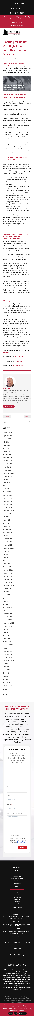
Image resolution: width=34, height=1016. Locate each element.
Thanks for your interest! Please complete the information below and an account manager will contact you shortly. (17, 758)
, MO (15, 987)
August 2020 (7, 626)
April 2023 (6, 526)
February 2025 (8, 458)
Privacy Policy (21, 842)
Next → (27, 417)
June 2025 (6, 445)
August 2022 (7, 551)
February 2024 (8, 495)
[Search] (29, 422)
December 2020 (8, 614)
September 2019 (8, 660)
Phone (9, 804)
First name (10, 769)
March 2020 (7, 642)
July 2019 (6, 667)
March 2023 (7, 529)
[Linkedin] (19, 955)
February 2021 (7, 607)
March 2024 (7, 492)
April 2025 (6, 451)
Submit (22, 847)
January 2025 (7, 461)
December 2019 (8, 651)
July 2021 (6, 592)
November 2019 (8, 654)
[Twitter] (15, 955)
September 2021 (8, 585)
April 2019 (6, 676)
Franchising (17, 899)
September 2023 (8, 511)
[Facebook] (10, 955)
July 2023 (6, 517)
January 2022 (7, 573)
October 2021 (7, 582)
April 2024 (6, 489)
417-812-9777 (18, 365)
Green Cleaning (17, 876)
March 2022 (7, 567)
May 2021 (6, 598)
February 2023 (8, 532)
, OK (10, 970)
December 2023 (8, 501)
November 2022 (8, 542)
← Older (6, 417)
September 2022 (8, 548)
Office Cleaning (17, 883)
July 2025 (6, 442)
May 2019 (6, 673)
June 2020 (6, 632)
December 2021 (8, 576)
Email (8, 795)
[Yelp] (23, 955)
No (16, 1013)
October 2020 (7, 620)
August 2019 (7, 664)
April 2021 (6, 601)
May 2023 (6, 523)
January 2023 (7, 536)
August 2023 (7, 514)
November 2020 (8, 617)
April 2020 (6, 639)
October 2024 (7, 470)
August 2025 (7, 439)
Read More (22, 1013)
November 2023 (8, 504)
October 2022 (7, 545)
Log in (5, 694)
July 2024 (6, 479)
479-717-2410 (18, 361)
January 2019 (7, 685)
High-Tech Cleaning (17, 879)
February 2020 (8, 645)
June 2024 (6, 482)
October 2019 (7, 657)
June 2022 (6, 557)
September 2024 (8, 473)
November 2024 (8, 467)
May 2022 (6, 561)
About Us (17, 893)
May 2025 (6, 448)
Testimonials (17, 897)
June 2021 (6, 595)
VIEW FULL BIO (9, 406)
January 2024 (7, 498)
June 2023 (6, 520)
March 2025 (7, 454)
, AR (17, 974)
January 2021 (7, 610)
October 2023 (7, 507)
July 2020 (6, 629)
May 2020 (6, 635)
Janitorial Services (17, 881)
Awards (17, 895)
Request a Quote (17, 904)
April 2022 (6, 564)
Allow (10, 1013)
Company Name (11, 786)
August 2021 (7, 589)
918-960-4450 (19, 357)
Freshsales (19, 854)
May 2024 (6, 486)
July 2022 (6, 554)
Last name (10, 778)
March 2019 (6, 679)
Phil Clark (19, 58)
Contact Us (17, 901)
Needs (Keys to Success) (14, 813)
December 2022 (8, 539)
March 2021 (6, 604)
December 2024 (8, 464)
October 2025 (7, 433)
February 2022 (8, 570)
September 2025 (8, 436)
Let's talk (6, 352)
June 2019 (6, 670)
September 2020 (8, 623)
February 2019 (7, 682)
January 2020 (7, 648)
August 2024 (7, 476)
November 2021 (8, 579)
